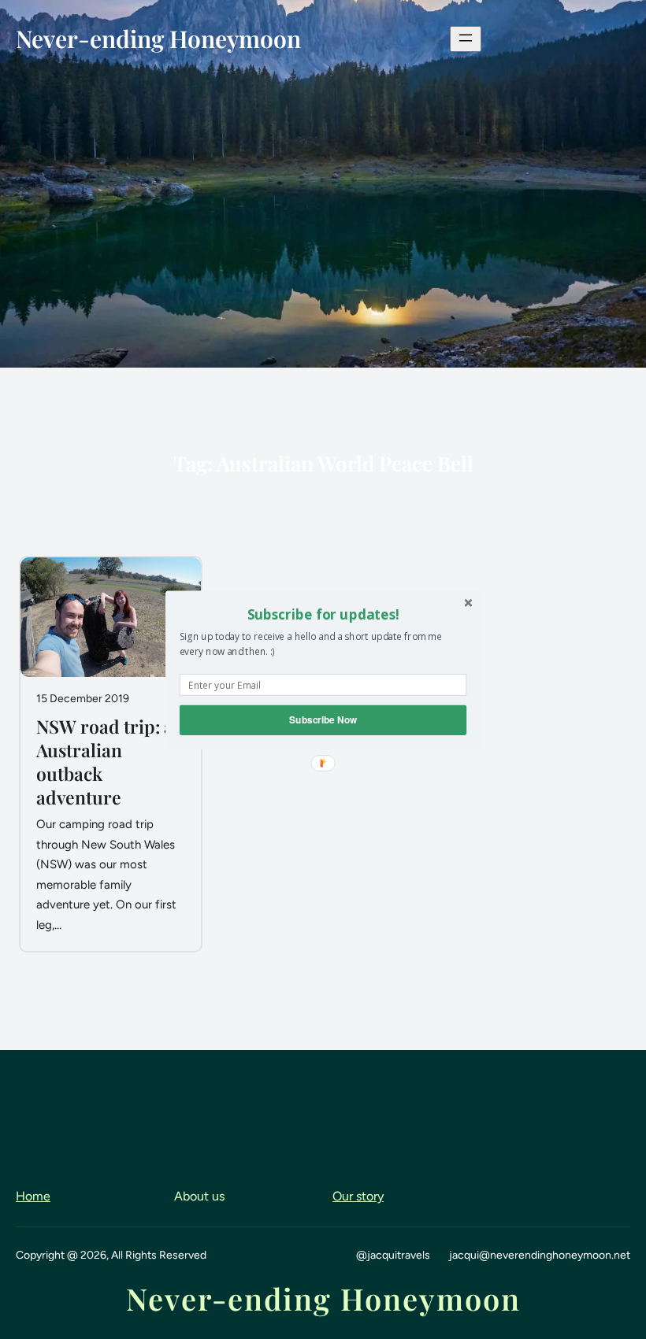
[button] (323, 614)
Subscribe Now (323, 719)
